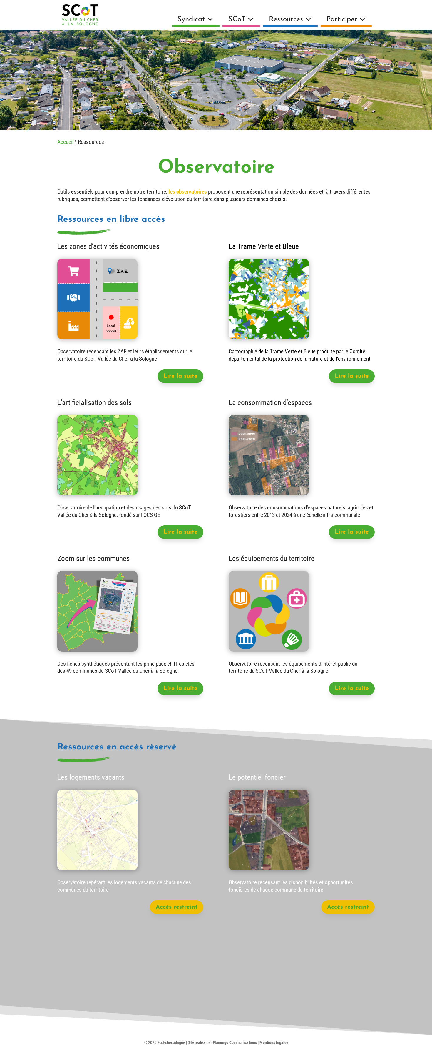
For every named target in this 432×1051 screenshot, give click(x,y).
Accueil (65, 142)
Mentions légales (273, 1042)
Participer (341, 19)
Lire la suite (180, 376)
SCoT (236, 19)
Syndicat (191, 19)
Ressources (286, 19)
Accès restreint (176, 907)
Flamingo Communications (235, 1042)
